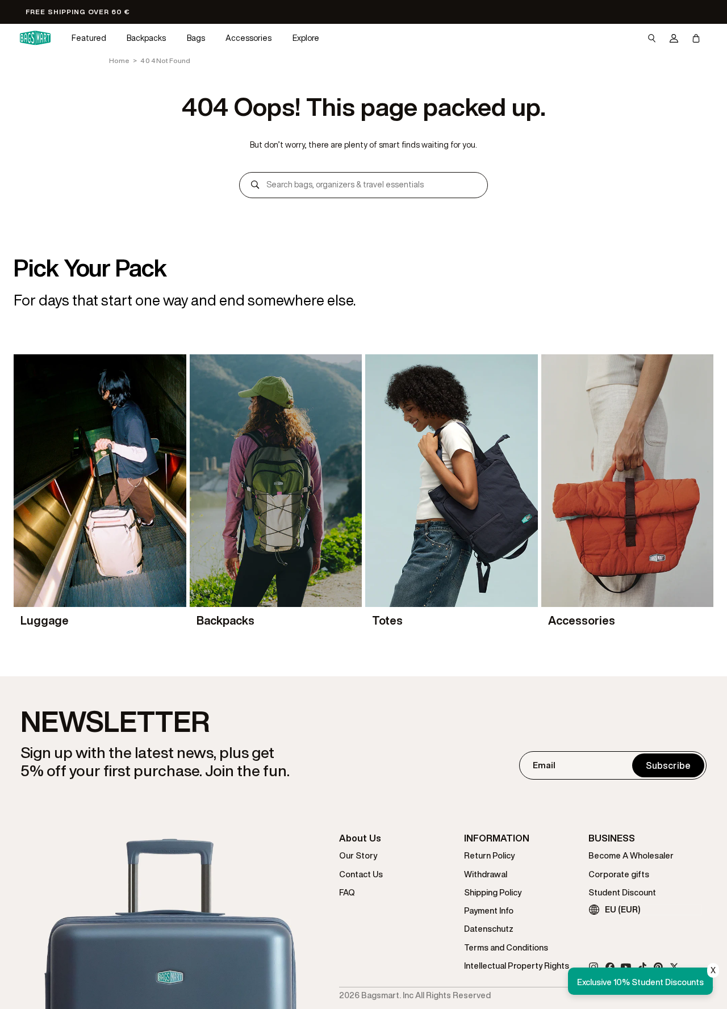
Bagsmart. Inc (387, 995)
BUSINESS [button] (611, 838)
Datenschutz (488, 928)
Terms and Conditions (506, 947)
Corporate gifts (618, 874)
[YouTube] (626, 967)
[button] (89, 38)
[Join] (668, 765)
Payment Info (488, 910)
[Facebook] (610, 967)
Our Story (358, 855)
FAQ (347, 892)
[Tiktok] (642, 967)
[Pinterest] (658, 967)
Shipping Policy (492, 892)
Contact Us (361, 874)
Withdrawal (485, 874)
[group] (100, 492)
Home (119, 60)
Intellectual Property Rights (516, 965)
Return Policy (489, 855)
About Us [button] (360, 838)
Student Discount (622, 892)
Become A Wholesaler (631, 855)
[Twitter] (674, 967)
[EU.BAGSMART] (35, 38)
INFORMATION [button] (496, 838)
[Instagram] (593, 967)
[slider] (363, 492)
